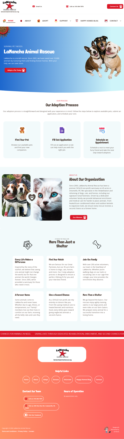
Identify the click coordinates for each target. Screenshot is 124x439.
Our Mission (77, 217)
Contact (31, 431)
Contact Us (114, 6)
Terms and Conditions (9, 431)
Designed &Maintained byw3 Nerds (115, 429)
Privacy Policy (22, 431)
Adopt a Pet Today (14, 70)
